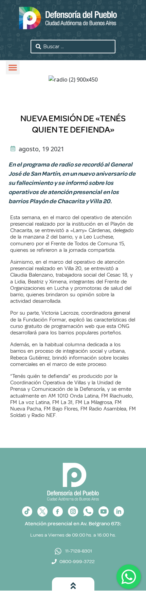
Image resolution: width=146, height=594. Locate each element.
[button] (13, 68)
